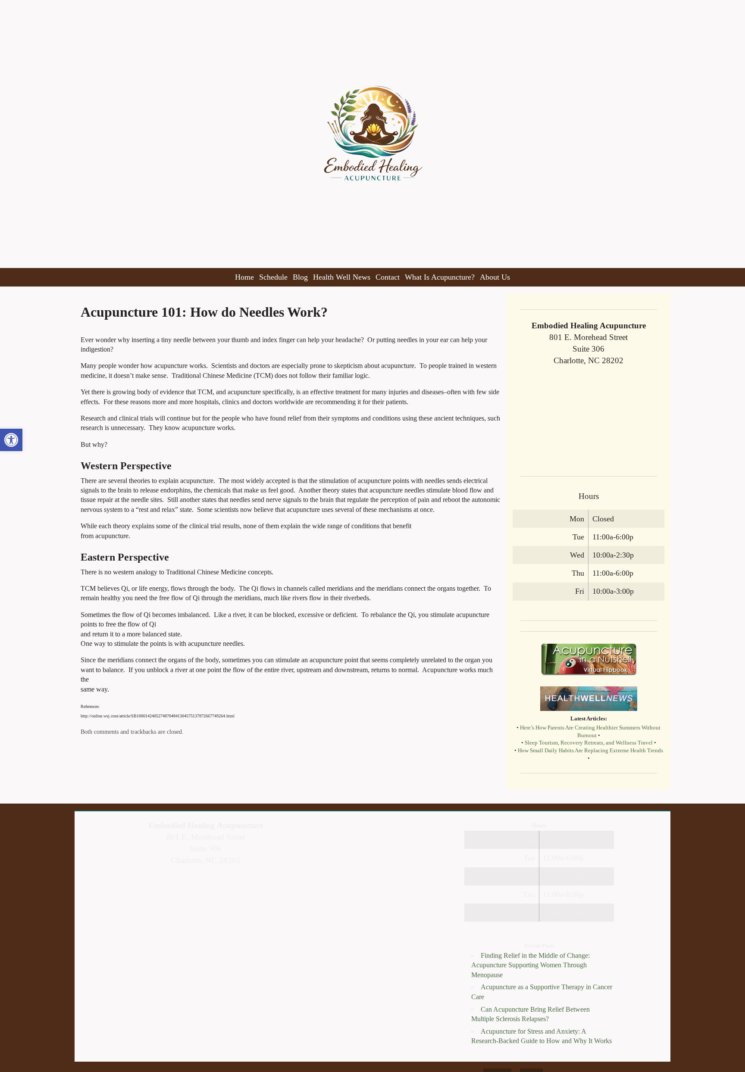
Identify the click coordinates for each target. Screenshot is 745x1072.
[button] (11, 440)
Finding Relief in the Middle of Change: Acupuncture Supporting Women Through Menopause (530, 965)
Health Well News (341, 277)
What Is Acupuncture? (440, 277)
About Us (495, 277)
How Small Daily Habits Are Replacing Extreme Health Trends (590, 751)
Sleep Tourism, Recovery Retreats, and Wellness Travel (589, 743)
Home (244, 277)
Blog (300, 277)
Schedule (273, 277)
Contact (388, 277)
